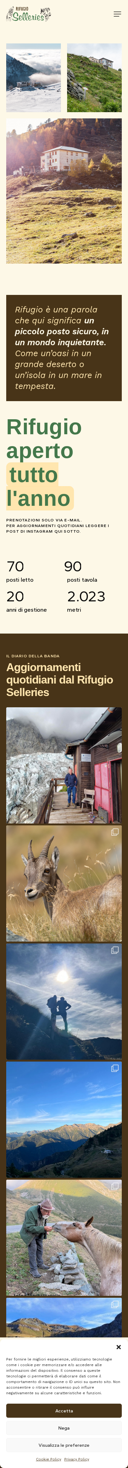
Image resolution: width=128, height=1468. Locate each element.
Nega (64, 1428)
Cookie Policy (48, 1459)
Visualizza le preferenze (64, 1445)
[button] (119, 1347)
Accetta (64, 1411)
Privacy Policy (76, 1459)
